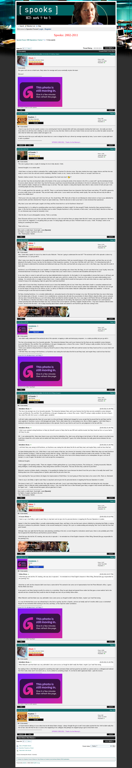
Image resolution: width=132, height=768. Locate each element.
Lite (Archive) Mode (55, 759)
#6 (114, 393)
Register (48, 29)
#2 (114, 113)
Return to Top (36, 759)
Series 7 (40, 40)
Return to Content (44, 759)
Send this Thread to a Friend (26, 748)
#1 (114, 54)
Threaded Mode (103, 51)
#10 (114, 710)
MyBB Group (36, 762)
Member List (31, 26)
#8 (114, 557)
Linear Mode (111, 51)
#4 (114, 240)
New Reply (109, 48)
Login (41, 29)
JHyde (57, 54)
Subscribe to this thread (25, 750)
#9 (114, 645)
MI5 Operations (32, 40)
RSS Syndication (65, 759)
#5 (114, 322)
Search (22, 26)
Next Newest (31, 738)
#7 (114, 501)
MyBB (24, 762)
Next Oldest (22, 738)
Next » (29, 48)
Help (39, 26)
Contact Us (20, 759)
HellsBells (32, 326)
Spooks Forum (21, 40)
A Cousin (57, 393)
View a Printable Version (25, 745)
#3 (114, 149)
